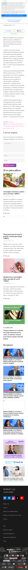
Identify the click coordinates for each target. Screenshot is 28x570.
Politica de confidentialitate (10, 511)
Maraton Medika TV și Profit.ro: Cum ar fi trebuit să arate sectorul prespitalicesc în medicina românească (13, 414)
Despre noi (6, 504)
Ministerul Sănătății (10, 124)
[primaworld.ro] (4, 567)
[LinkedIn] (9, 498)
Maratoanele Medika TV (9, 537)
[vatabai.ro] (26, 567)
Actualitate (10, 122)
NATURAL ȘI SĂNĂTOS (11, 307)
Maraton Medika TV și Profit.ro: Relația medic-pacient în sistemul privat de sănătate (13, 361)
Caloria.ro (8, 327)
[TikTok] (17, 498)
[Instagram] (13, 498)
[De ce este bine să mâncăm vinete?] (14, 314)
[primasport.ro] (11, 558)
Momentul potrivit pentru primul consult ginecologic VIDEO (12, 236)
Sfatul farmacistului (10, 442)
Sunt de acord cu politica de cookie (14, 15)
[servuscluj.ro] (20, 567)
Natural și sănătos (8, 530)
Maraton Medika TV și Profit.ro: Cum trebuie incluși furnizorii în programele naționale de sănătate (13, 432)
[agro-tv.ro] (11, 567)
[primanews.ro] (17, 555)
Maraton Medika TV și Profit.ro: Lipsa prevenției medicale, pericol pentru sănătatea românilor (13, 395)
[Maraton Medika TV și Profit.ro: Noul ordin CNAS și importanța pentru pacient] (13, 371)
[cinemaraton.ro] (24, 561)
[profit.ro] (24, 558)
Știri (4, 526)
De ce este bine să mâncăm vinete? (13, 321)
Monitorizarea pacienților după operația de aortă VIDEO (12, 279)
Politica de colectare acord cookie (12, 515)
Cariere (5, 519)
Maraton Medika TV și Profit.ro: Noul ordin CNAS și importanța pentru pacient (12, 378)
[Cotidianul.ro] (6, 561)
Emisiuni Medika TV (8, 533)
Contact (5, 507)
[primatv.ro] (5, 556)
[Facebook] (5, 498)
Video (4, 541)
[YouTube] (21, 498)
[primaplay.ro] (22, 555)
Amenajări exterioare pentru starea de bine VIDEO (13, 192)
